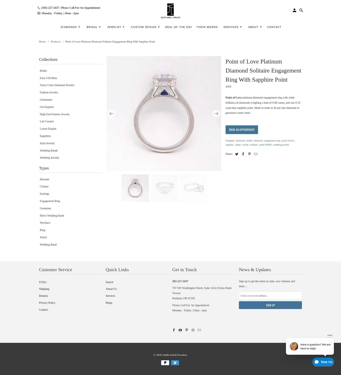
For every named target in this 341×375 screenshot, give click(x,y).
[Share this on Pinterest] (249, 154)
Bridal (43, 70)
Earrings (44, 193)
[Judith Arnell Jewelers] (170, 11)
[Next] (216, 114)
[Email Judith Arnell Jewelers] (200, 330)
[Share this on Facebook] (242, 154)
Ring (42, 230)
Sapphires (45, 135)
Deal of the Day (178, 27)
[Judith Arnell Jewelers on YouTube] (181, 330)
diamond (258, 140)
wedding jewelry (281, 144)
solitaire (254, 144)
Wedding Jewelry (49, 157)
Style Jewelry (47, 143)
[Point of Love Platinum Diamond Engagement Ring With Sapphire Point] (164, 113)
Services (110, 295)
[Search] (301, 10)
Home (42, 41)
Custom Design (145, 27)
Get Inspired (47, 106)
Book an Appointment (242, 129)
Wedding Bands (49, 150)
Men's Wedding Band (52, 215)
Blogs (109, 302)
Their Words (207, 27)
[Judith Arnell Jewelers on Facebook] (174, 330)
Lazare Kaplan (48, 128)
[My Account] (295, 10)
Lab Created (47, 121)
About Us (111, 288)
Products (55, 41)
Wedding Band (48, 244)
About (255, 27)
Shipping (44, 288)
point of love (288, 140)
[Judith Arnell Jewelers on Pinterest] (187, 330)
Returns (43, 295)
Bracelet (44, 179)
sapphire (230, 144)
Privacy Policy (47, 302)
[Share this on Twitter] (236, 154)
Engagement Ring (50, 201)
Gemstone (45, 208)
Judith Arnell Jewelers (175, 354)
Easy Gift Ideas (48, 77)
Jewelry (116, 27)
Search (109, 282)
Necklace (45, 222)
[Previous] (111, 114)
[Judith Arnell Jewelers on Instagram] (193, 330)
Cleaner (44, 186)
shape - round (242, 144)
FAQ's (42, 282)
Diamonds (70, 27)
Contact (43, 309)
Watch (43, 237)
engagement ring (272, 140)
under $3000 (265, 144)
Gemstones (46, 99)
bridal (250, 140)
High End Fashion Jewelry (55, 114)
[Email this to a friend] (255, 154)
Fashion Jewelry (49, 92)
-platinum (241, 140)
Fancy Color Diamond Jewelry (57, 85)
